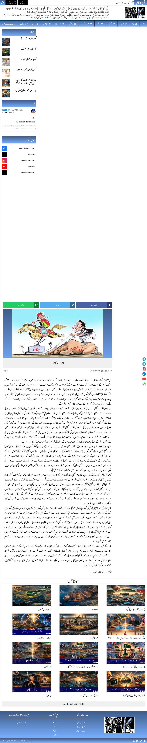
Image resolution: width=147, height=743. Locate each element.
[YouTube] (144, 379)
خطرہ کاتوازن (47, 667)
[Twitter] (144, 364)
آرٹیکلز (54, 731)
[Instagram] (144, 369)
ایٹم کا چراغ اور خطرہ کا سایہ (43, 638)
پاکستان (95, 572)
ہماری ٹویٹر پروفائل (80, 731)
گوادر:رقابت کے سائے (91, 609)
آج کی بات (24, 24)
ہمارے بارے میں (8, 24)
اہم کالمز (54, 722)
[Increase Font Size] (7, 371)
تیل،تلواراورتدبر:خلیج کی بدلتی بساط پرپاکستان (133, 667)
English (22, 3)
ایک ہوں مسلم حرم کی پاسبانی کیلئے (135, 609)
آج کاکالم (101, 572)
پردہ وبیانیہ (48, 695)
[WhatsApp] (144, 384)
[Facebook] (144, 359)
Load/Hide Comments (73, 704)
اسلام (54, 727)
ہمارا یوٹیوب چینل (81, 722)
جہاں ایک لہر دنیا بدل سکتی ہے (89, 695)
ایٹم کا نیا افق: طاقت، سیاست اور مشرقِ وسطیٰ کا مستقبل (82, 667)
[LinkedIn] (144, 374)
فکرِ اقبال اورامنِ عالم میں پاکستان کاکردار (134, 695)
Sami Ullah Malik (27, 122)
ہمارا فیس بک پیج (81, 727)
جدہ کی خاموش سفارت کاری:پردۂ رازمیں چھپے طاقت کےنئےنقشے (126, 638)
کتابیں (54, 735)
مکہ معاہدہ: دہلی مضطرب (122, 3)
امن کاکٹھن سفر (93, 638)
